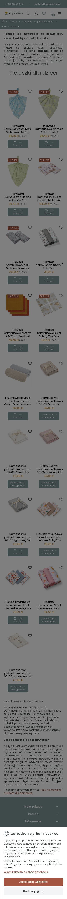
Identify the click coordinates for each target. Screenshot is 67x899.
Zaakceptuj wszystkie (33, 882)
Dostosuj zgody (33, 891)
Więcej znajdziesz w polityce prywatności (26, 871)
